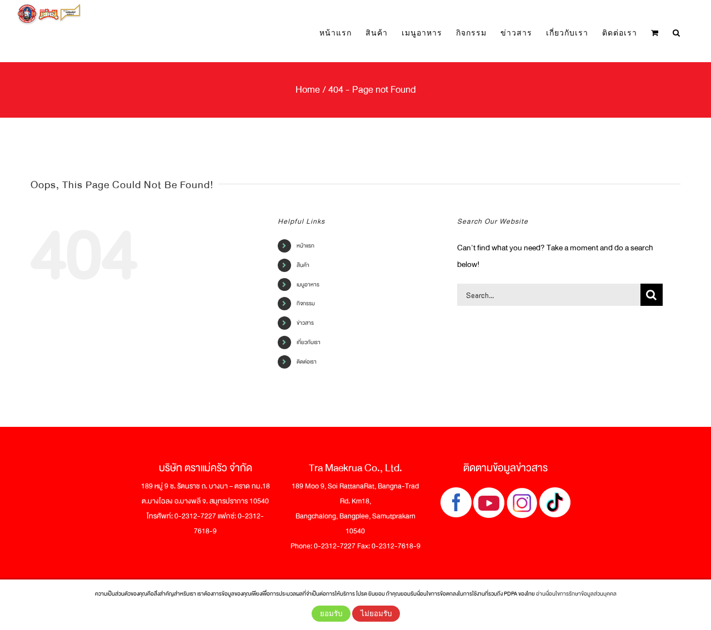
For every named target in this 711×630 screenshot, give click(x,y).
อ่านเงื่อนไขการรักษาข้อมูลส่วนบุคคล (576, 593)
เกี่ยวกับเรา (309, 342)
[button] (676, 32)
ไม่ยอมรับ (376, 613)
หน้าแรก (305, 245)
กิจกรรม (306, 303)
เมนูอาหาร (308, 284)
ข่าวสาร (305, 322)
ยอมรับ (331, 613)
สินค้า (303, 265)
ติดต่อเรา (307, 361)
